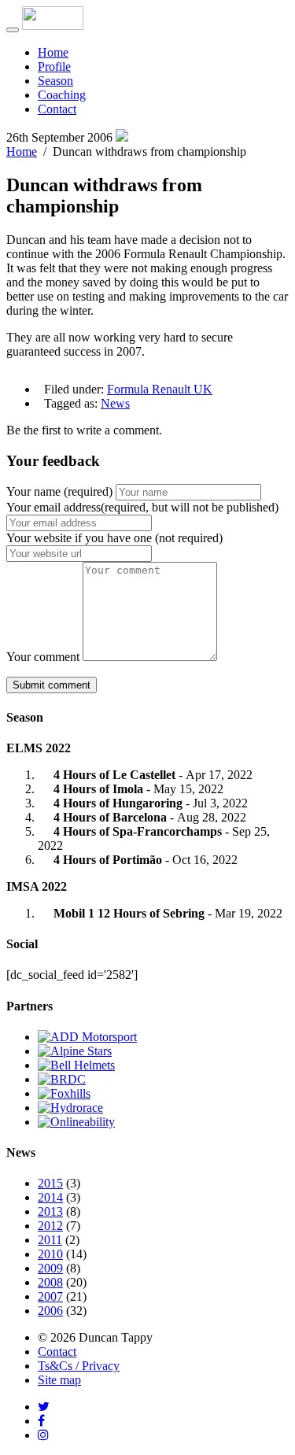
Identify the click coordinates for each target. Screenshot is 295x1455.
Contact (57, 109)
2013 (50, 1211)
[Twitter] (44, 1406)
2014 (50, 1197)
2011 (50, 1239)
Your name (59, 491)
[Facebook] (41, 1420)
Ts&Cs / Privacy (79, 1365)
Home (53, 52)
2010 (50, 1254)
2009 (50, 1268)
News (115, 403)
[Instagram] (43, 1435)
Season (55, 80)
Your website (114, 538)
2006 (50, 1310)
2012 (50, 1225)
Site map (59, 1380)
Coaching (62, 95)
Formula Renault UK (159, 389)
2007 (50, 1296)
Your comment (42, 656)
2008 (50, 1282)
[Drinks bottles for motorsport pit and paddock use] (70, 1107)
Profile (54, 66)
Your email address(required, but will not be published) (142, 507)
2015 (50, 1183)
